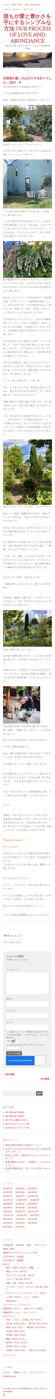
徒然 (29, 1245)
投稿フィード (20, 1372)
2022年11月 (8, 1200)
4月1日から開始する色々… (17, 1120)
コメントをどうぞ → (13, 942)
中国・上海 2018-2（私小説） (20, 1283)
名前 (9, 999)
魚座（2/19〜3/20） (38, 1350)
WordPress (26, 1388)
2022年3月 (32, 1207)
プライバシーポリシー (12, 9)
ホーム (6, 5)
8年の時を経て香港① (14, 1116)
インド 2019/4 (31, 1297)
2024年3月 (20, 1188)
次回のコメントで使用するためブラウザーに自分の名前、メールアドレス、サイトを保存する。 (27, 1035)
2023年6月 (32, 1188)
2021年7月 (20, 1219)
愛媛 (31, 1267)
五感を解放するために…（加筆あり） (22, 1162)
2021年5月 (7, 1223)
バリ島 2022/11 (13, 1297)
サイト (9, 1022)
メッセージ (12, 970)
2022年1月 (20, 1211)
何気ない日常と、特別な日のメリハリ (22, 1155)
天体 (8, 1320)
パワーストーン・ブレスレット (17, 1305)
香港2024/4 (11, 1301)
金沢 (8, 1267)
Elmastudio (8, 1391)
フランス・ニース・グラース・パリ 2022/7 (26, 1293)
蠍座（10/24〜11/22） (16, 1339)
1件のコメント (37, 87)
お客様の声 (8, 1245)
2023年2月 (7, 1196)
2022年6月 (32, 1204)
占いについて (30, 1312)
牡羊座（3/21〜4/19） (32, 1320)
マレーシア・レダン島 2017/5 (20, 1275)
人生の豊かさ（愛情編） (14, 1260)
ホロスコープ (9, 1316)
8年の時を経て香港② (14, 1112)
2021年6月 (32, 1219)
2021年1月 (20, 1227)
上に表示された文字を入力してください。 (26, 1044)
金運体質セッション (12, 1312)
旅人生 (16, 915)
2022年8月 (7, 1204)
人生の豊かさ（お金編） (14, 1256)
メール (10, 1010)
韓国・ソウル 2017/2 (16, 1271)
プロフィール (28, 9)
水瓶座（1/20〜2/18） (16, 1350)
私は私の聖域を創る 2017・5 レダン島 (23, 1168)
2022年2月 (7, 1211)
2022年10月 (21, 1200)
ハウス (16, 1320)
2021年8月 (7, 1219)
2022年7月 (20, 1204)
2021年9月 (34, 1215)
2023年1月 (20, 1196)
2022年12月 (33, 1196)
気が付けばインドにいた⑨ (17, 1127)
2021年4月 (20, 1223)
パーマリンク (43, 915)
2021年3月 (32, 1223)
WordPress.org (9, 1376)
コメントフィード (37, 1372)
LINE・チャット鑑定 (33, 1308)
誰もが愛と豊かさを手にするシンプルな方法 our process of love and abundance (27, 28)
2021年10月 (21, 1215)
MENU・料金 (16, 5)
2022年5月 (7, 1207)
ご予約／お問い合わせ (31, 5)
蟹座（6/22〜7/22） (15, 1327)
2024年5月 (7, 1188)
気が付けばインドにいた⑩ (17, 1124)
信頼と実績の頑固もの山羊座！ (19, 1145)
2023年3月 (32, 1192)
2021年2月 (7, 1227)
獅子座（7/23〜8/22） (37, 1327)
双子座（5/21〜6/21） (39, 1323)
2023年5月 (7, 1192)
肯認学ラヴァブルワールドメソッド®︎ (27, 279)
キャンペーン (9, 1355)
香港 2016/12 (19, 1267)
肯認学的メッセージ (28, 915)
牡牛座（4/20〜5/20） (16, 1323)
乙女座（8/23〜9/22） (16, 1331)
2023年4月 (20, 1192)
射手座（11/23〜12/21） (17, 1342)
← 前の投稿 (8, 1074)
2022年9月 (34, 1200)
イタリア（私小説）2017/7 (18, 1279)
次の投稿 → (46, 1078)
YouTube (20, 1245)
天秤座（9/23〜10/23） (16, 1335)
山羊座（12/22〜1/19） (16, 1346)
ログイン (7, 1372)
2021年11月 (8, 1215)
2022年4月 (20, 1207)
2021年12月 (33, 1211)
